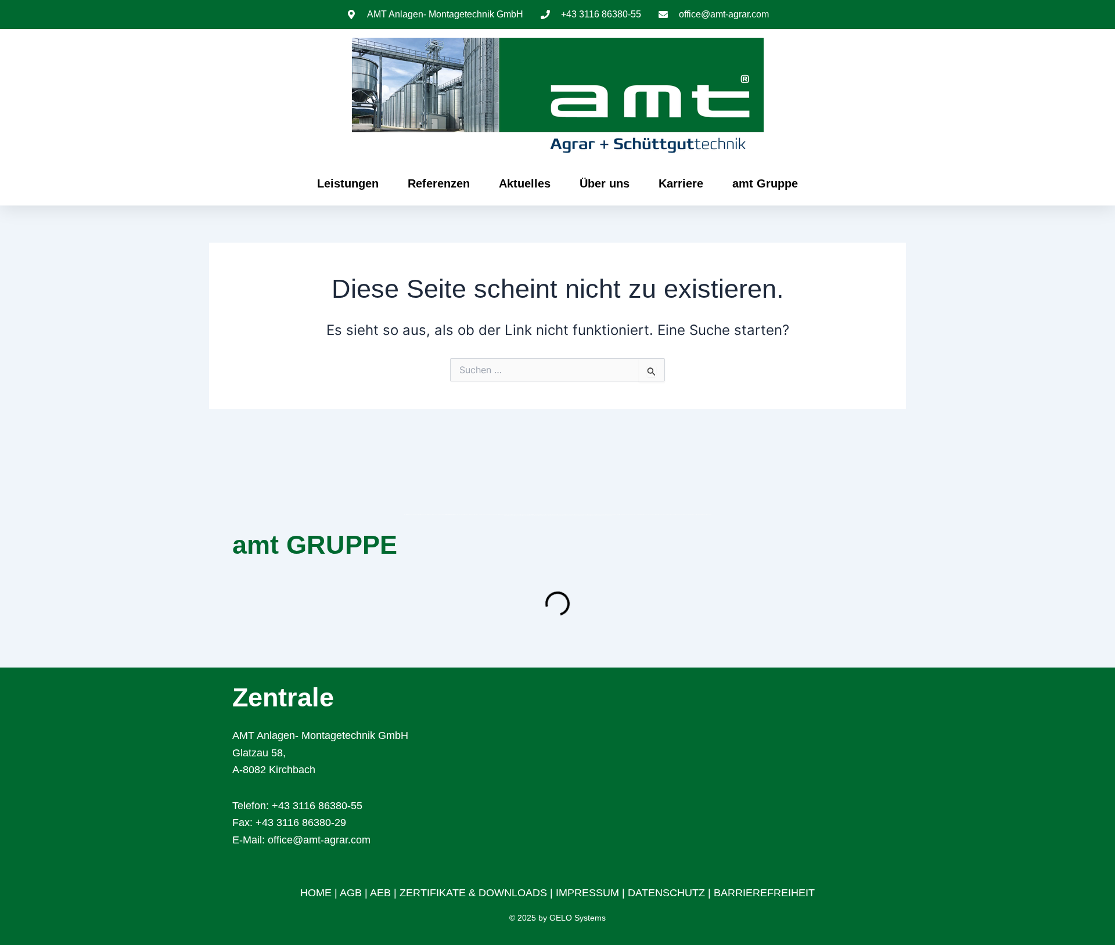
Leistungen (348, 183)
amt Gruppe (765, 183)
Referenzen (439, 183)
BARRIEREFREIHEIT (764, 893)
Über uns (605, 183)
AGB (351, 893)
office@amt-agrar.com (319, 840)
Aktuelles (525, 183)
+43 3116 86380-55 (317, 805)
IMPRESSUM (587, 893)
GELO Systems (577, 917)
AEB (380, 893)
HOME (316, 893)
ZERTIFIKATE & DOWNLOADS (473, 893)
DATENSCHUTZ (668, 893)
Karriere (681, 183)
